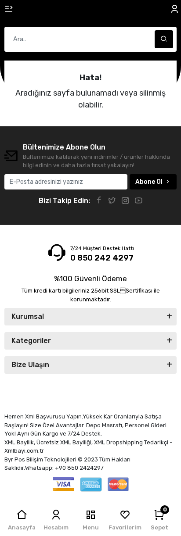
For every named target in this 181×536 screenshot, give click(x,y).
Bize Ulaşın (30, 365)
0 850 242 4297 (102, 258)
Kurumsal (27, 316)
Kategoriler (31, 340)
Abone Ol (149, 182)
